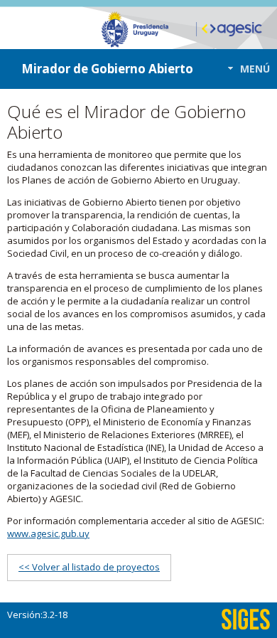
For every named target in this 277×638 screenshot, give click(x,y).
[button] (244, 68)
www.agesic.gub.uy (48, 533)
